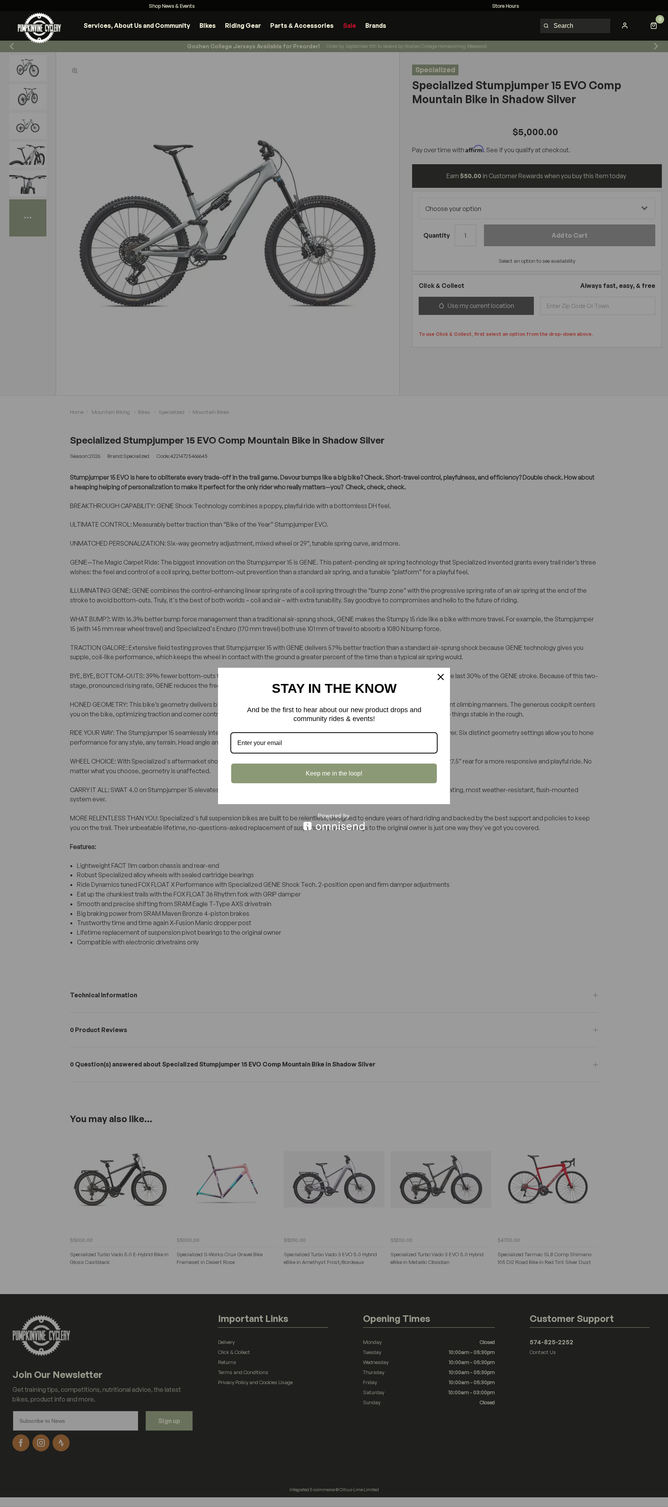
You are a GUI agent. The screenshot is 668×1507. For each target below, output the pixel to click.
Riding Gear (243, 25)
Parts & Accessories (302, 25)
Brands (375, 25)
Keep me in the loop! (334, 773)
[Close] (440, 677)
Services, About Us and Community (137, 25)
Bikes (207, 25)
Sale (349, 25)
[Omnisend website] (334, 821)
